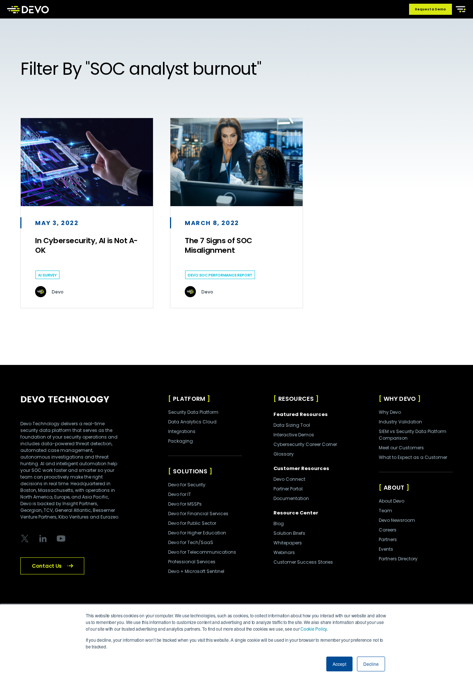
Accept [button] (339, 664)
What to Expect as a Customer (413, 457)
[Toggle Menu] (459, 8)
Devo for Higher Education (197, 533)
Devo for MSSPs (185, 504)
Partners (388, 539)
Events (386, 549)
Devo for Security (186, 485)
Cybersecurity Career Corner (305, 444)
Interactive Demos (293, 435)
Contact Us (47, 566)
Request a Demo (430, 9)
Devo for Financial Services (198, 513)
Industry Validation (400, 422)
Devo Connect (289, 479)
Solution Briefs (289, 533)
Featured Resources (300, 414)
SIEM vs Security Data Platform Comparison (412, 434)
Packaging (180, 441)
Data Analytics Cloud (192, 422)
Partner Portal (288, 489)
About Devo (391, 501)
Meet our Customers (401, 448)
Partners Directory (398, 559)
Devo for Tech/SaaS (190, 542)
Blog (278, 523)
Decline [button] (371, 664)
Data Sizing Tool (291, 425)
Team (385, 510)
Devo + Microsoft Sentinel (196, 571)
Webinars (284, 552)
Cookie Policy (313, 628)
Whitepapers (287, 543)
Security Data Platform (193, 412)
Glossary (283, 454)
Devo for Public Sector (192, 523)
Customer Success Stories (303, 562)
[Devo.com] (28, 9)
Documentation (291, 498)
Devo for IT (179, 494)
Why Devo (390, 412)
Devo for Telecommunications (202, 552)
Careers (388, 530)
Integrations (181, 431)
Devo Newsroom (397, 520)
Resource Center (295, 512)
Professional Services (191, 561)
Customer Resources (301, 468)
